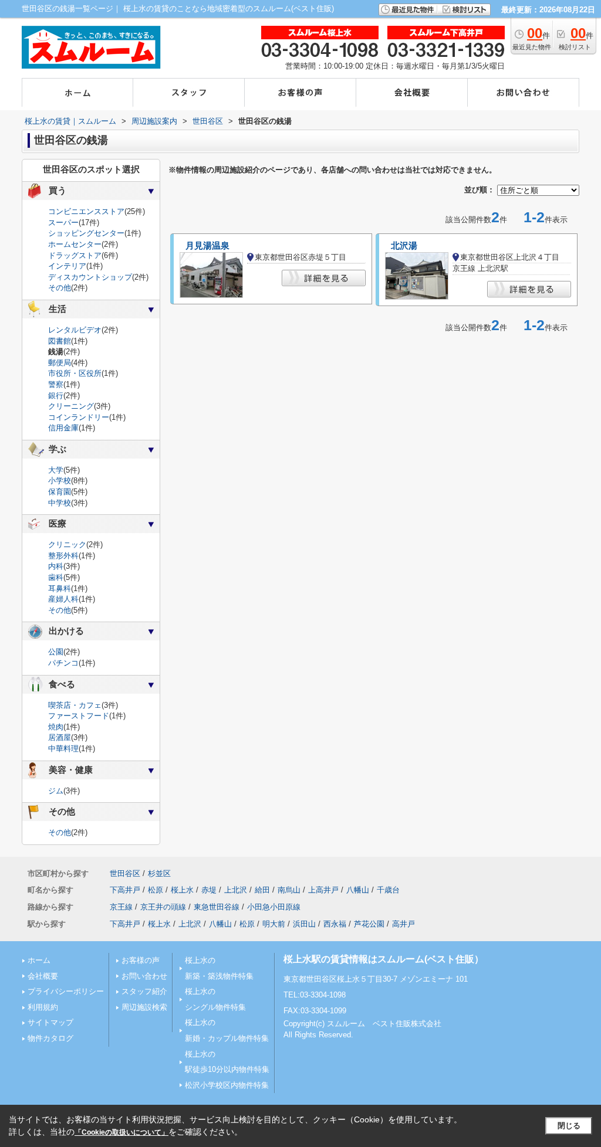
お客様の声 (140, 960)
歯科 (55, 577)
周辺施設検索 (144, 1007)
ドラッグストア (75, 255)
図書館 (59, 341)
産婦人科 (63, 599)
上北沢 (235, 889)
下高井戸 (125, 889)
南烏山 (289, 889)
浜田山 (304, 923)
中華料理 (63, 748)
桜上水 (182, 889)
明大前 (273, 923)
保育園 (59, 491)
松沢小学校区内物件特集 (227, 1085)
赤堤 (209, 889)
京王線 (121, 906)
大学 (55, 470)
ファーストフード (78, 715)
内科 (55, 566)
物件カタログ (50, 1038)
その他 (59, 287)
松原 (155, 889)
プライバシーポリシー (66, 991)
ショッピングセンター (86, 233)
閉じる (569, 1125)
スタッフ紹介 (144, 991)
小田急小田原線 (273, 906)
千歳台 (388, 889)
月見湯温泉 (207, 245)
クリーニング (71, 406)
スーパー (63, 222)
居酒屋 (59, 737)
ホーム (39, 960)
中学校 (59, 502)
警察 (55, 384)
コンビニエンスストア (86, 211)
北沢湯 (404, 245)
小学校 (59, 480)
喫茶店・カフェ (75, 705)
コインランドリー (78, 417)
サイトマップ (50, 1022)
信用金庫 (63, 427)
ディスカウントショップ (90, 277)
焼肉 (55, 726)
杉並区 (159, 873)
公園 (55, 651)
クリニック (67, 544)
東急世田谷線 (216, 906)
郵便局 (59, 362)
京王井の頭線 (163, 906)
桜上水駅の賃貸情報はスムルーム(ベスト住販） (383, 959)
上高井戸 (323, 889)
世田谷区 (125, 873)
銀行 (55, 395)
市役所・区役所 (75, 373)
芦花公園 (369, 923)
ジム (55, 790)
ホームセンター (75, 244)
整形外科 (63, 555)
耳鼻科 (59, 588)
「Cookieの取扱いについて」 (121, 1132)
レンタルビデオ (75, 329)
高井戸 (403, 923)
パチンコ (63, 663)
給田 (262, 889)
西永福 (334, 923)
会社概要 (43, 976)
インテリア (67, 266)
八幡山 (357, 889)
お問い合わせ (144, 976)
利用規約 (43, 1007)
